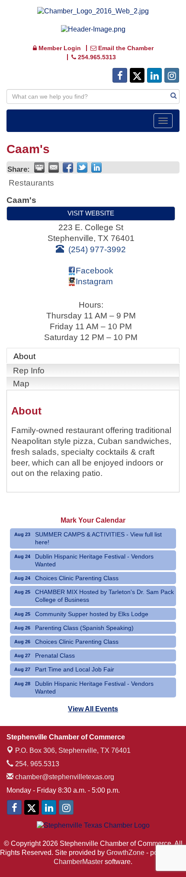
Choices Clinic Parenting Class (77, 578)
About (24, 356)
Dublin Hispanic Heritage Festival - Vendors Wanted (94, 560)
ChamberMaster (78, 861)
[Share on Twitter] (82, 167)
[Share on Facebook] (68, 167)
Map (21, 383)
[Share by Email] (53, 167)
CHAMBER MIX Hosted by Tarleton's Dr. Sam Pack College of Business (104, 595)
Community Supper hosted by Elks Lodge (91, 613)
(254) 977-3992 (97, 249)
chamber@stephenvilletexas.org (63, 777)
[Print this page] (39, 167)
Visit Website (90, 213)
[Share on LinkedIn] (96, 167)
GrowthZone (125, 852)
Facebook (94, 270)
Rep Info (29, 370)
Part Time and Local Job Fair (74, 669)
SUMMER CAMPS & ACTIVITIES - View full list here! (98, 538)
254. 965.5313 (36, 764)
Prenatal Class (55, 655)
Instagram (94, 281)
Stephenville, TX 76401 (73, 750)
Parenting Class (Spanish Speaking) (84, 627)
